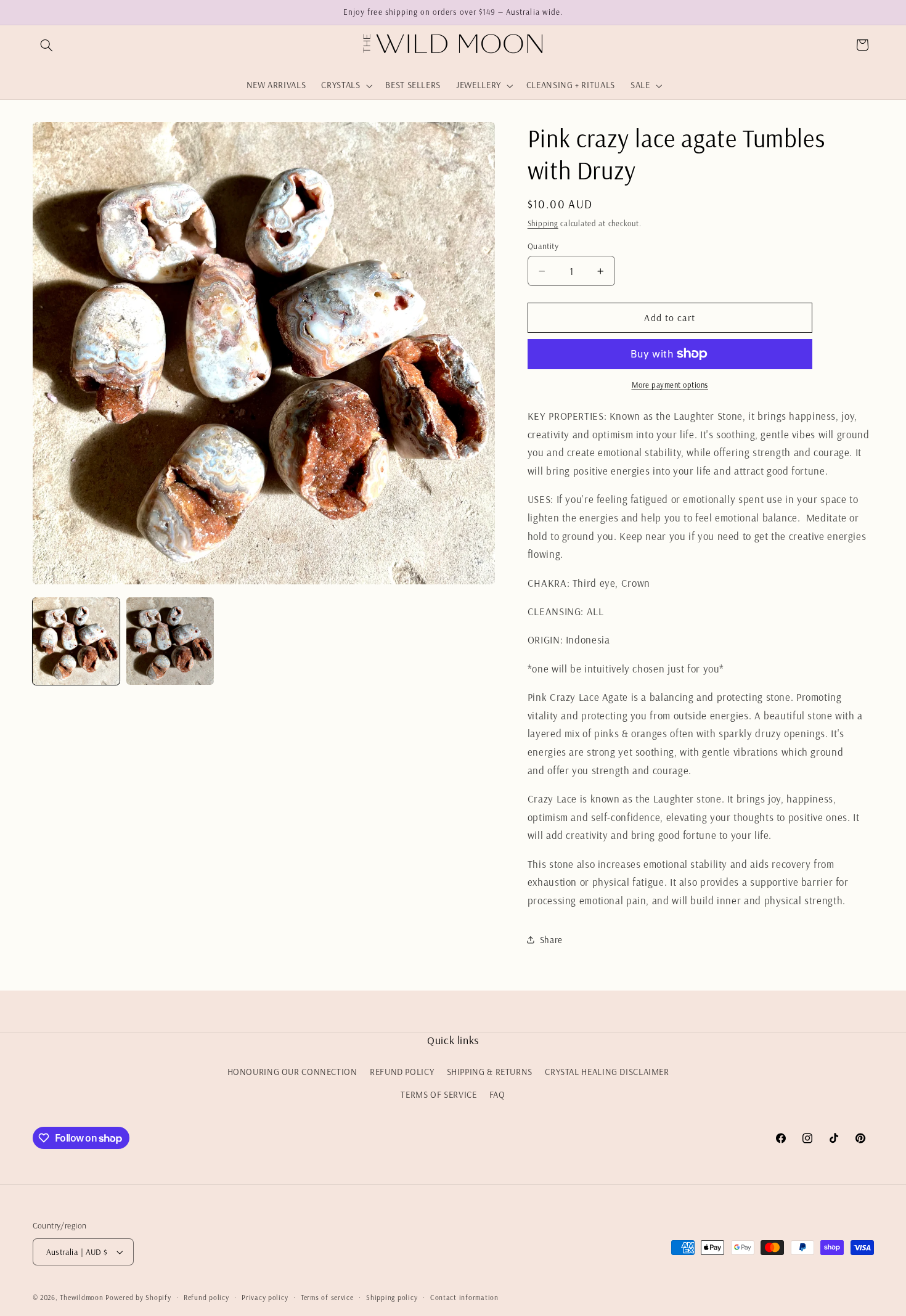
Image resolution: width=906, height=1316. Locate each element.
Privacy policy (265, 1297)
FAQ (497, 1094)
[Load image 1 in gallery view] (76, 641)
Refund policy (206, 1297)
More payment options (670, 385)
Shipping (543, 223)
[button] (47, 45)
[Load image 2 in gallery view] (170, 641)
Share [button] (551, 939)
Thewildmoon (81, 1297)
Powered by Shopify (138, 1297)
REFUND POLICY (402, 1071)
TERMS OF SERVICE (438, 1094)
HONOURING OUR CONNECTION (292, 1071)
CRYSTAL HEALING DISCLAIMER (607, 1071)
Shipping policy (391, 1297)
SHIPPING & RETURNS (490, 1071)
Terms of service (327, 1297)
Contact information (464, 1297)
